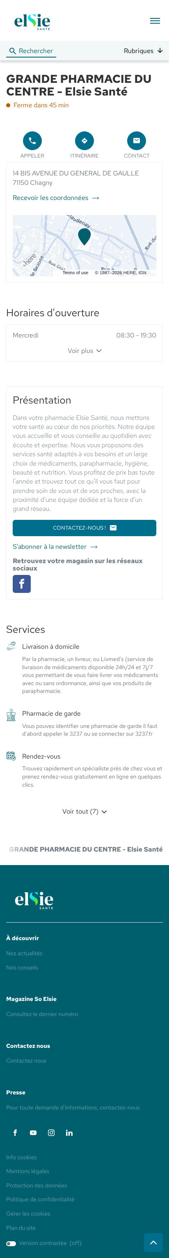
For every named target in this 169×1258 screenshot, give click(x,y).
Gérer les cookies (28, 1214)
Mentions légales (27, 1171)
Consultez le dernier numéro (42, 1014)
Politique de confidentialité (40, 1200)
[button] (155, 21)
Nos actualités (24, 953)
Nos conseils (22, 968)
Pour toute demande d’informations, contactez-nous (73, 1108)
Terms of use (76, 273)
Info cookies (21, 1158)
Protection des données (36, 1186)
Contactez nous (26, 1061)
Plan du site (21, 1228)
